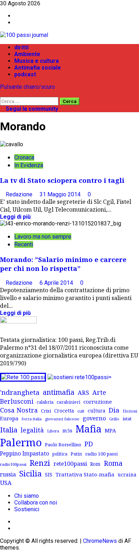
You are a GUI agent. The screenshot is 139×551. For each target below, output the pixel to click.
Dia (114, 409)
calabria (45, 402)
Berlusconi (17, 401)
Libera (53, 430)
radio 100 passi (101, 454)
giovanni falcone (62, 418)
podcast (25, 74)
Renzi (40, 462)
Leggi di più (15, 216)
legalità (32, 430)
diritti (21, 47)
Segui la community (31, 108)
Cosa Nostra (19, 410)
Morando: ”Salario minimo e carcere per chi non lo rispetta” (63, 264)
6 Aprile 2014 (57, 282)
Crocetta (64, 410)
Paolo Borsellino (63, 444)
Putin (76, 454)
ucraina (127, 474)
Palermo (21, 442)
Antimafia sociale (37, 67)
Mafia (89, 428)
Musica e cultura (36, 61)
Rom (95, 463)
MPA (110, 430)
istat (127, 418)
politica (59, 454)
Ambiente (27, 54)
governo (94, 418)
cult (80, 411)
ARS (83, 393)
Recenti (23, 244)
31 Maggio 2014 (61, 194)
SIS (48, 474)
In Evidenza (28, 165)
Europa (9, 418)
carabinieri (68, 402)
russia (8, 474)
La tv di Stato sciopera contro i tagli (62, 180)
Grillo (114, 418)
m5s (67, 430)
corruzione (97, 401)
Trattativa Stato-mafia (85, 474)
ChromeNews (100, 541)
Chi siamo (26, 495)
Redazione (20, 194)
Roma (113, 463)
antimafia (58, 392)
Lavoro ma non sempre (42, 236)
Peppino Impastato (24, 453)
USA (5, 483)
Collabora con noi (35, 502)
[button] (2, 93)
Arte (99, 392)
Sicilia (30, 473)
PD (88, 443)
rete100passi (70, 464)
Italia (8, 430)
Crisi (46, 411)
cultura (96, 410)
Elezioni (130, 411)
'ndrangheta (20, 392)
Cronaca (24, 157)
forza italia (32, 418)
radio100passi (13, 464)
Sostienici (26, 509)
